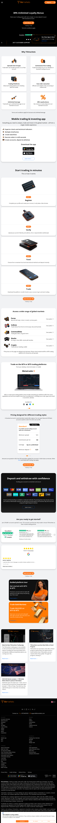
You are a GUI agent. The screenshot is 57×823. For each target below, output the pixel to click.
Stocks (30, 723)
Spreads (31, 739)
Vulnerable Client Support (7, 755)
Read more (5, 658)
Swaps (30, 741)
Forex (30, 719)
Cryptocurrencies (33, 725)
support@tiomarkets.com (38, 713)
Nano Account (4, 720)
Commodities (32, 722)
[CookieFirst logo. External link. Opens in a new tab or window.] (3, 813)
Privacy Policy (4, 772)
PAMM (2, 729)
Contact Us (3, 766)
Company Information (34, 753)
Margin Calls (32, 742)
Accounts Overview (5, 719)
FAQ (2, 761)
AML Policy (31, 750)
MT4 (2, 739)
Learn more (28, 158)
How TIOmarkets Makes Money (8, 752)
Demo (2, 731)
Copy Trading (4, 726)
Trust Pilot (3, 758)
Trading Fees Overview (34, 738)
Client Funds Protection (6, 753)
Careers (3, 764)
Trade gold (13, 620)
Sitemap (30, 772)
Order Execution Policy (34, 749)
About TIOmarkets (5, 747)
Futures (31, 726)
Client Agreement (33, 747)
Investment (3, 733)
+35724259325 (25, 713)
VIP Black (3, 725)
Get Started (3, 759)
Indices (30, 720)
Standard (3, 722)
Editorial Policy (22, 772)
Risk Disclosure (32, 752)
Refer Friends (4, 767)
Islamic (2, 728)
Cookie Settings (13, 772)
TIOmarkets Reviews (5, 756)
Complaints (3, 763)
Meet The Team (4, 749)
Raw (2, 723)
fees (19, 460)
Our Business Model (5, 750)
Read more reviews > (8, 566)
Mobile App (3, 738)
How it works (13, 598)
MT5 (2, 741)
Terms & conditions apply (28, 28)
